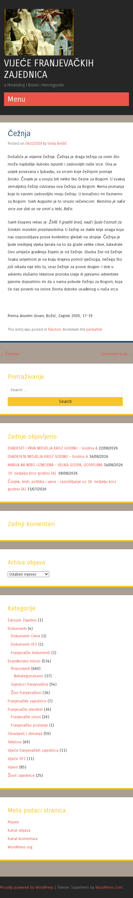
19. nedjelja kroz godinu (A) (32, 473)
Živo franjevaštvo (26, 692)
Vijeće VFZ (17, 758)
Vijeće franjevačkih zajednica (33, 750)
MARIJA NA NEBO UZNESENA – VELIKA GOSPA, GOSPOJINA (55, 464)
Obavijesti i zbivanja (25, 733)
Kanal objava (19, 830)
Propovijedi (20, 668)
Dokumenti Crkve (25, 636)
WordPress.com (109, 887)
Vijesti (13, 767)
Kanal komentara (22, 838)
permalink (94, 329)
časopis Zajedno (22, 620)
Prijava (13, 822)
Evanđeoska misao (24, 661)
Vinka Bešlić (57, 143)
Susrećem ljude (117, 354)
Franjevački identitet (25, 709)
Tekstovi (54, 329)
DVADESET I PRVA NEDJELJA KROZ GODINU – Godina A (52, 448)
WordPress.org (20, 847)
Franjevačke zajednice (27, 701)
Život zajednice (21, 775)
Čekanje (9, 354)
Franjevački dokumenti (30, 652)
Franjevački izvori (26, 716)
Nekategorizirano (28, 676)
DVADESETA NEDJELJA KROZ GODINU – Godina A (48, 456)
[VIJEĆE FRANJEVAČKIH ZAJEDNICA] (39, 54)
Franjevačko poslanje (29, 725)
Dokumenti (17, 628)
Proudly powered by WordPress (27, 887)
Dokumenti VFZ (24, 644)
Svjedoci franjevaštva (29, 684)
